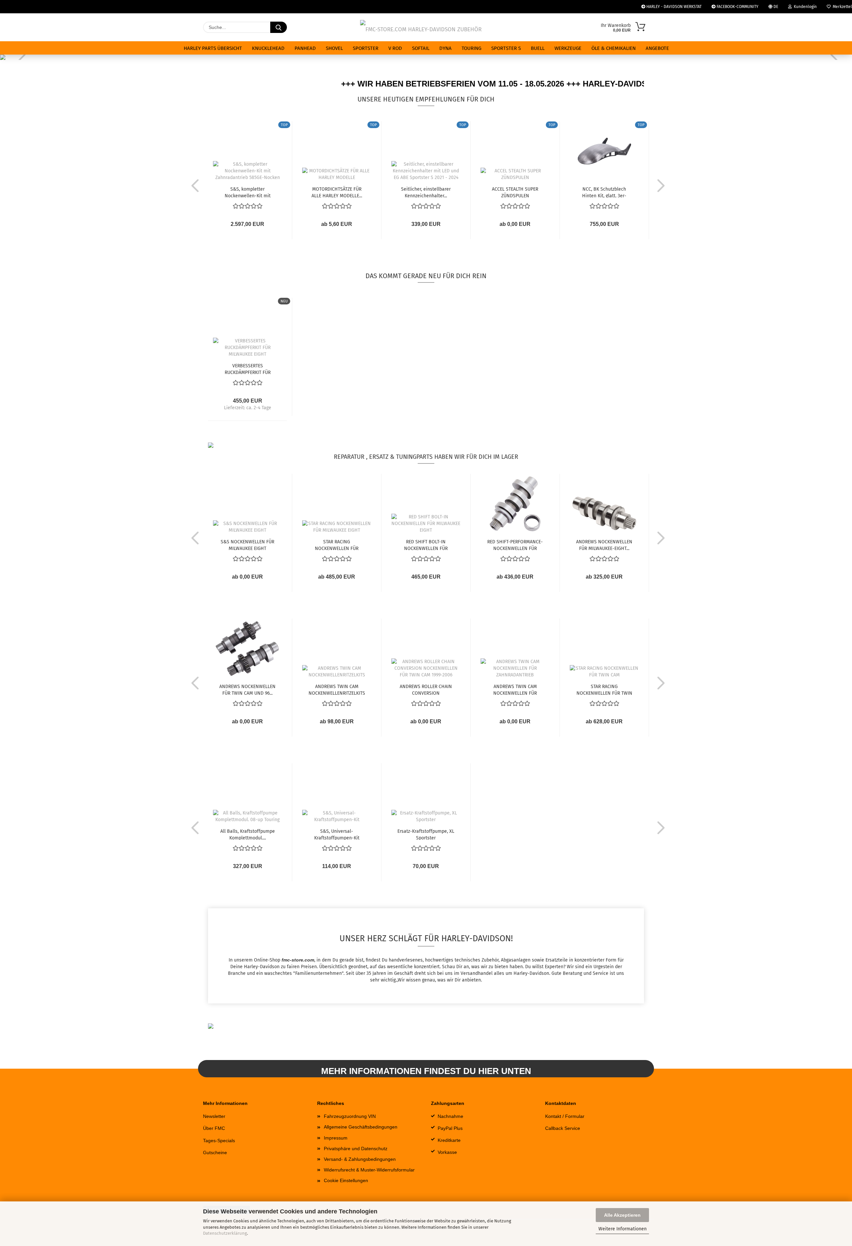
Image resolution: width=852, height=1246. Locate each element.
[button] (193, 185)
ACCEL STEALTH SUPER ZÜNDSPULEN (515, 192)
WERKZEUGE (567, 48)
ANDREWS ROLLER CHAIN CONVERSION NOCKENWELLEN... (426, 689)
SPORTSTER (365, 48)
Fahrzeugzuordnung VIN (350, 1116)
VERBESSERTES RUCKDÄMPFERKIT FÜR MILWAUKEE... (248, 368)
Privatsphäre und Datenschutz (355, 1148)
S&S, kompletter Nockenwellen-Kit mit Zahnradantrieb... (248, 192)
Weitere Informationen (622, 1229)
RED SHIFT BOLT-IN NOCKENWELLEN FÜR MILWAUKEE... (426, 544)
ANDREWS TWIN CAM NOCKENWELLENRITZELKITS (337, 689)
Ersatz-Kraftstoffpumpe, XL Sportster (425, 834)
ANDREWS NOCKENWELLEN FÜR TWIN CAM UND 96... (247, 689)
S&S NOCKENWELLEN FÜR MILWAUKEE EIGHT (247, 544)
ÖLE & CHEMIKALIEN (613, 48)
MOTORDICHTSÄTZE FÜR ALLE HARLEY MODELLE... (337, 192)
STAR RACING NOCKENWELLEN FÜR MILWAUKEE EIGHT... (336, 544)
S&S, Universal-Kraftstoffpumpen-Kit (336, 834)
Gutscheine (215, 1152)
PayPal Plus (450, 1128)
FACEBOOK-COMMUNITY (737, 6)
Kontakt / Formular (564, 1116)
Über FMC (214, 1128)
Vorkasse (447, 1152)
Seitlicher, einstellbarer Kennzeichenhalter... (426, 192)
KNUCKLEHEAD (268, 48)
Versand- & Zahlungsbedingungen (360, 1159)
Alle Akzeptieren (622, 1215)
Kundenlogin (804, 6)
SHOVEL (334, 48)
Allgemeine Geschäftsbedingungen (360, 1127)
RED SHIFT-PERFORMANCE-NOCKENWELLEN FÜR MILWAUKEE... (515, 544)
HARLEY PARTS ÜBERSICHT (213, 48)
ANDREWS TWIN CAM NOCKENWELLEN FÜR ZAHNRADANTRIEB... (515, 689)
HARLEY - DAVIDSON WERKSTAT (673, 6)
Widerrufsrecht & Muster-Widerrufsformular (369, 1169)
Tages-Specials (219, 1140)
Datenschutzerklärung (225, 1233)
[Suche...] (278, 27)
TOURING (471, 48)
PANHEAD (305, 48)
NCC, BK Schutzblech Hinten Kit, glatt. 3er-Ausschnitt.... (604, 192)
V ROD (395, 48)
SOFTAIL (420, 48)
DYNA (445, 48)
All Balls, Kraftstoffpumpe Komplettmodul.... (247, 834)
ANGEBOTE (657, 48)
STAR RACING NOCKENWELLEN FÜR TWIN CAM (604, 689)
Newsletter (214, 1116)
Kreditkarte (449, 1140)
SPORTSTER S (506, 48)
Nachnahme (450, 1116)
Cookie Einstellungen (346, 1180)
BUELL (537, 48)
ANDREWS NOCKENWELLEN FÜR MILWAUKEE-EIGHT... (604, 544)
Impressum (335, 1138)
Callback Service (562, 1128)
